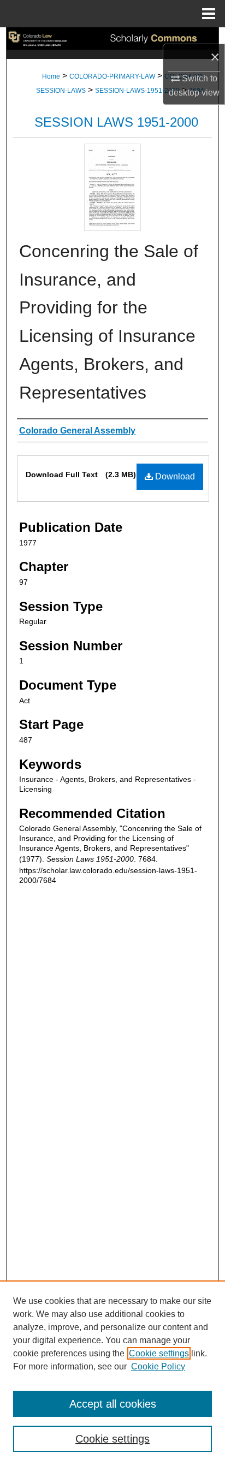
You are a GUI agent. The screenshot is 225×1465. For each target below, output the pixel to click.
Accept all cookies (112, 1404)
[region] (112, 1372)
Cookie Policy (158, 1366)
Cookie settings (159, 1353)
